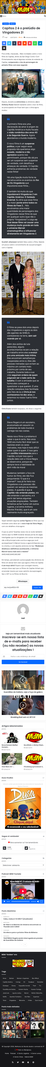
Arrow (4, 978)
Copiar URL (37, 587)
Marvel (12, 23)
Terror (4, 1000)
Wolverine (22, 1000)
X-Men (30, 1000)
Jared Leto (6, 993)
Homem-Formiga (36, 989)
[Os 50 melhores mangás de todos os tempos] (23, 1025)
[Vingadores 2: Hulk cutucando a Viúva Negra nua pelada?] (8, 1025)
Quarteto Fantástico (16, 996)
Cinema (5, 23)
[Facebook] (4, 43)
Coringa (18, 982)
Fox (40, 985)
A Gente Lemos (36, 1053)
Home (7, 1053)
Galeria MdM (29, 1057)
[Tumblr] (14, 43)
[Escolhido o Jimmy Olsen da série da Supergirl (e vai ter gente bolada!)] (34, 737)
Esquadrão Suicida (24, 985)
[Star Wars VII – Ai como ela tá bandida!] (12, 759)
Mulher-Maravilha (36, 993)
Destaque (23, 581)
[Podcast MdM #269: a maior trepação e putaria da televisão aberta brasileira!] (37, 1016)
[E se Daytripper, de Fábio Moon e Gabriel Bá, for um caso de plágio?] (37, 1025)
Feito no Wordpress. (25, 1050)
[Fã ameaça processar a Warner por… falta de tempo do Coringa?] (34, 759)
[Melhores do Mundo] (23, 7)
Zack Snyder (39, 1000)
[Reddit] (24, 43)
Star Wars (27, 996)
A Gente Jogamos (23, 1053)
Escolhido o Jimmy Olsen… (34, 745)
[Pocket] (30, 43)
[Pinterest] (19, 43)
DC (24, 982)
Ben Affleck (35, 978)
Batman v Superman (23, 978)
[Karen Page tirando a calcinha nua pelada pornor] (23, 1034)
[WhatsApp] (35, 43)
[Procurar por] (45, 16)
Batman (11, 978)
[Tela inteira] (41, 901)
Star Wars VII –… (8, 767)
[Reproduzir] (4, 901)
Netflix (5, 996)
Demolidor (40, 982)
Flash (34, 985)
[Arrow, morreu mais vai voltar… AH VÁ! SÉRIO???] (37, 1034)
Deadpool (31, 982)
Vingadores (12, 1000)
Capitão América (8, 982)
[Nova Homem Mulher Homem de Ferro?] (12, 737)
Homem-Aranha (23, 989)
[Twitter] (9, 43)
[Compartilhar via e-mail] (4, 48)
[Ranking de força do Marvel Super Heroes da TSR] (23, 1015)
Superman (36, 996)
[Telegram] (40, 43)
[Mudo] (38, 901)
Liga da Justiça (16, 993)
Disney (14, 985)
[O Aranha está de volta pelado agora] (8, 1034)
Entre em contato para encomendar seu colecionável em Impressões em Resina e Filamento (23, 785)
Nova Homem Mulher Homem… (10, 746)
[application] (23, 891)
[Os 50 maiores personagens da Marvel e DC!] (8, 1015)
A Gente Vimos (18, 1057)
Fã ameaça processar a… (34, 767)
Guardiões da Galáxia (9, 989)
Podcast (13, 1053)
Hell (6, 37)
